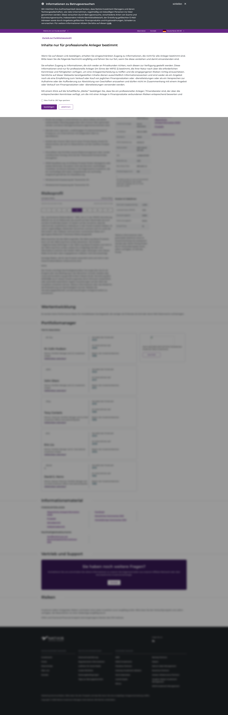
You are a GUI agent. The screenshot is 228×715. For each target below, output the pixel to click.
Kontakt (153, 31)
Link (109, 23)
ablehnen (66, 107)
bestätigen (49, 107)
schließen (177, 4)
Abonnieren (141, 31)
